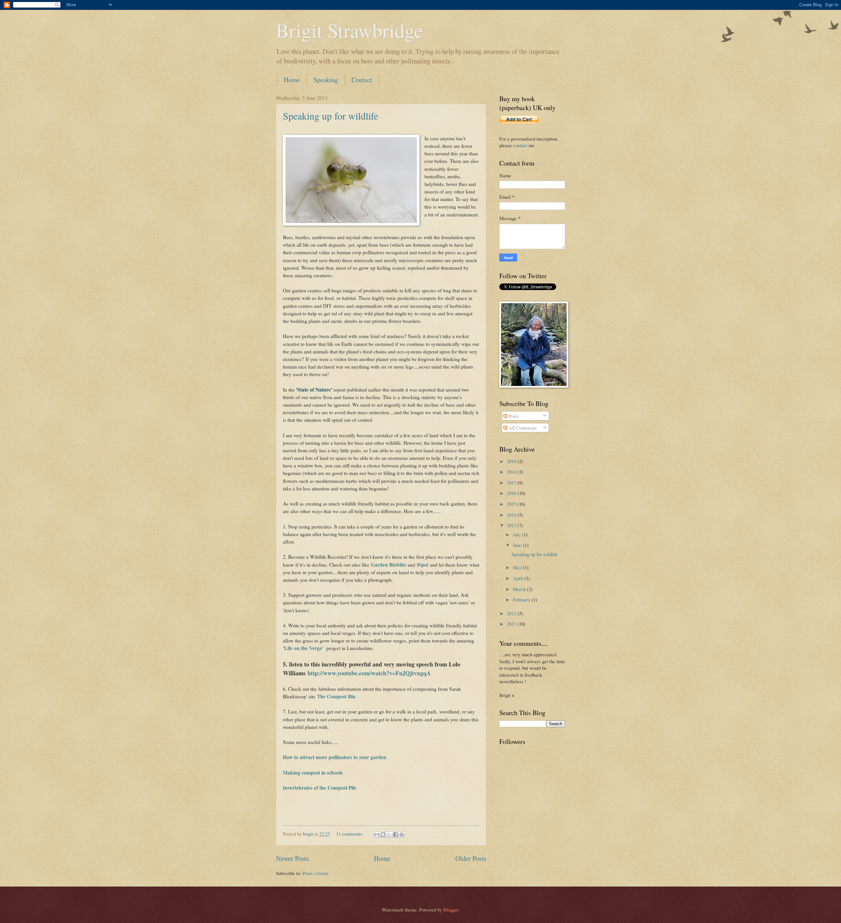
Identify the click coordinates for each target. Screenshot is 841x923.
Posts (513, 416)
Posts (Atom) (315, 873)
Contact (362, 79)
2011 (512, 623)
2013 (512, 525)
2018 (512, 471)
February (522, 599)
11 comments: (350, 833)
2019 (512, 461)
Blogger (450, 909)
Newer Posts (292, 858)
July (517, 534)
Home (292, 79)
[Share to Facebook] (395, 834)
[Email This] (377, 834)
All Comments (522, 427)
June (518, 545)
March (520, 589)
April (518, 578)
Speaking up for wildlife (330, 115)
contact (520, 145)
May (518, 567)
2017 (512, 482)
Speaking (325, 79)
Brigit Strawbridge (349, 30)
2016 (512, 493)
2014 (512, 514)
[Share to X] (389, 834)
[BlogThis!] (383, 834)
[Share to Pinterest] (401, 834)
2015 (512, 504)
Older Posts (470, 858)
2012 (512, 613)
